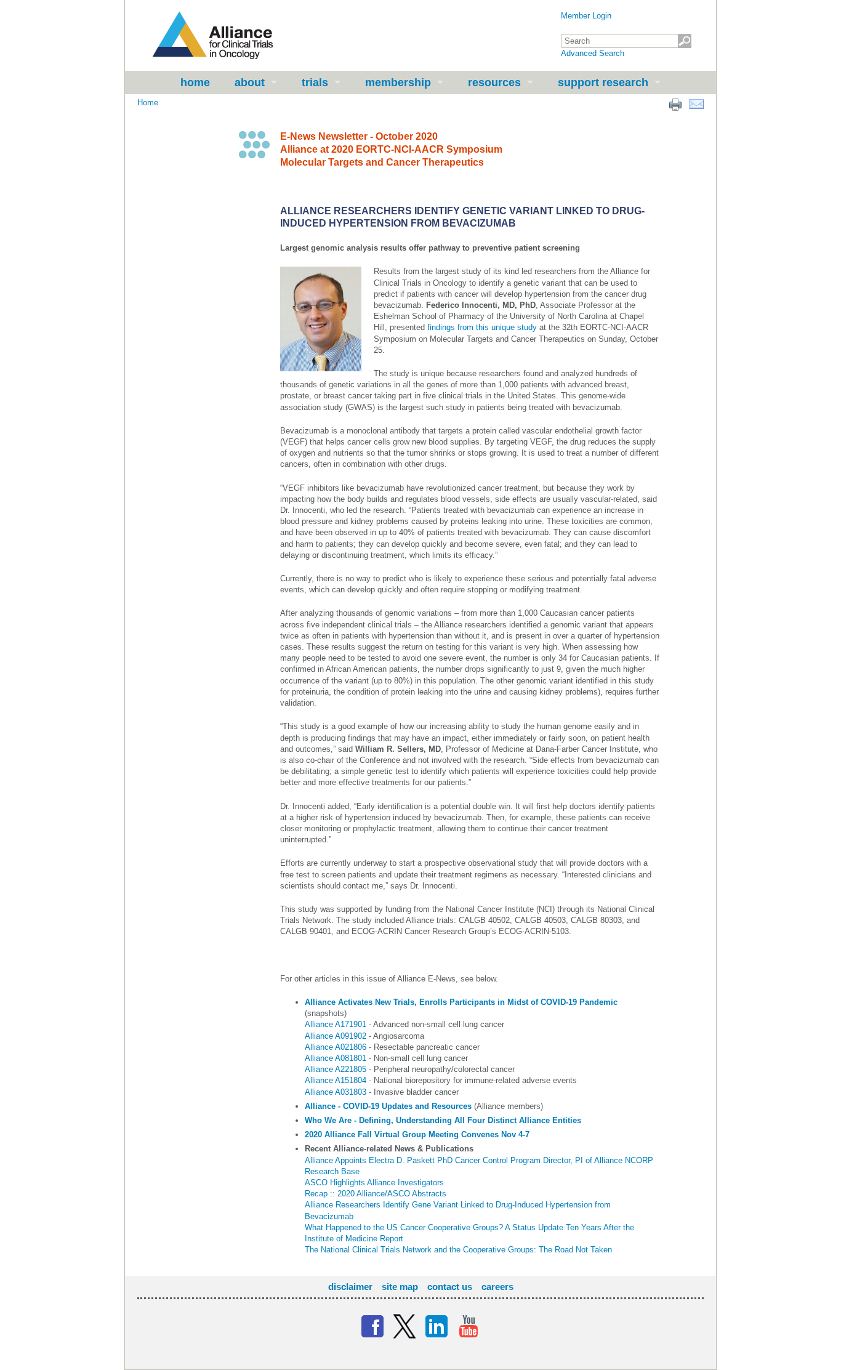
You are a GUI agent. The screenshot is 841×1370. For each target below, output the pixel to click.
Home (195, 82)
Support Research (603, 82)
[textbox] (626, 41)
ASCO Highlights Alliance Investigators (374, 1182)
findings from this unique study (482, 327)
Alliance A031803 (335, 1092)
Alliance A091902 (335, 1036)
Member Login (586, 15)
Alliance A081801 (335, 1058)
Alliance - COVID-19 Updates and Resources (388, 1106)
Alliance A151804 (335, 1080)
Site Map (400, 1286)
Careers (497, 1286)
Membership (398, 82)
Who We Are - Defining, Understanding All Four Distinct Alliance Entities (443, 1120)
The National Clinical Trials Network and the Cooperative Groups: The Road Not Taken (458, 1249)
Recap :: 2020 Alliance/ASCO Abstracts (375, 1193)
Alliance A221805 (335, 1069)
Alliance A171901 (335, 1024)
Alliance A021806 (335, 1047)
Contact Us (449, 1286)
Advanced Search (592, 53)
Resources (494, 82)
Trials (315, 82)
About (250, 82)
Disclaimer (350, 1286)
